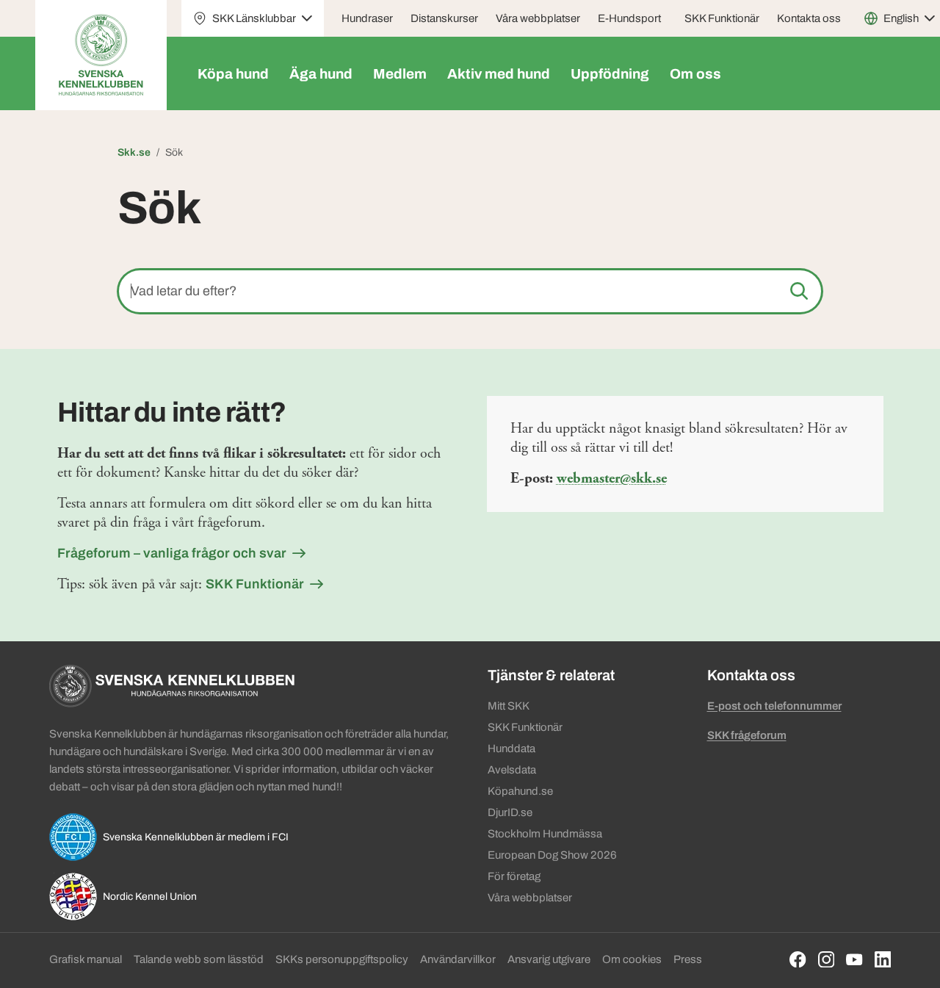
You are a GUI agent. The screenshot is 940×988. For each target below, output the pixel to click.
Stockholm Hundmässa (545, 834)
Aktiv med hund (498, 74)
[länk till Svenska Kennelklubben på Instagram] (826, 959)
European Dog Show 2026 (552, 855)
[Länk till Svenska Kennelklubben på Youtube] (854, 959)
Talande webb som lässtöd (199, 959)
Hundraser (367, 18)
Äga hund (320, 74)
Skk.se (134, 152)
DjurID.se (510, 812)
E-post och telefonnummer (774, 706)
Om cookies (632, 959)
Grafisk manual (85, 959)
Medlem (400, 74)
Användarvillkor (458, 959)
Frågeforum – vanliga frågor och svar (171, 553)
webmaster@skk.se (612, 478)
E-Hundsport (629, 18)
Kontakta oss (809, 18)
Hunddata (511, 748)
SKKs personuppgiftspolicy (341, 959)
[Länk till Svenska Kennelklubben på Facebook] (798, 959)
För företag (514, 876)
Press (687, 959)
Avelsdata (512, 770)
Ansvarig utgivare (548, 959)
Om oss (695, 74)
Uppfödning (610, 74)
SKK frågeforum (747, 735)
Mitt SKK (508, 706)
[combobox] (470, 291)
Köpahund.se (520, 791)
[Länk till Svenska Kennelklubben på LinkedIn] (883, 959)
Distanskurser (444, 18)
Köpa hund (233, 74)
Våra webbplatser (538, 18)
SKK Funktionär (721, 18)
